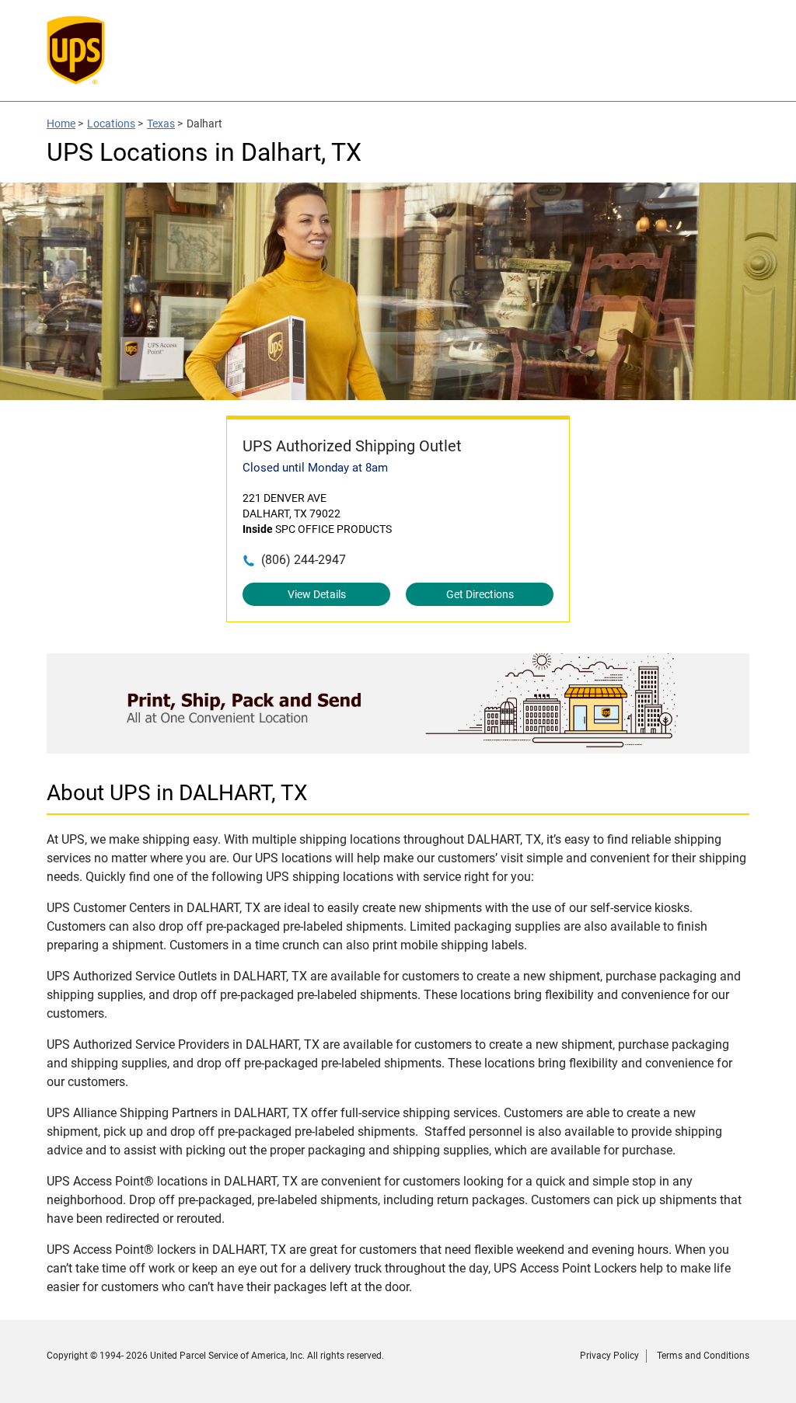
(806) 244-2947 (303, 559)
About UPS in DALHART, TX (177, 793)
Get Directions (480, 594)
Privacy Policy (609, 1355)
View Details (317, 594)
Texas (161, 123)
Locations (111, 123)
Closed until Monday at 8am (315, 468)
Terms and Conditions (703, 1355)
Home (61, 123)
